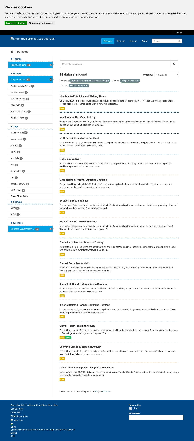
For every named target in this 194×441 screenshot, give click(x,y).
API (96, 391)
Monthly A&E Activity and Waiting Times (83, 96)
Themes (121, 41)
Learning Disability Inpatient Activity (80, 346)
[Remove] (108, 80)
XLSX (68, 338)
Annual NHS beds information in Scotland (84, 284)
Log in (179, 32)
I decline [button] (21, 23)
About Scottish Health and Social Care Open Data (34, 404)
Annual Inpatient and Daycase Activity (81, 242)
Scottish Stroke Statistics (74, 200)
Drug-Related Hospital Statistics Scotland (83, 179)
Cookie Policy (17, 408)
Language (134, 412)
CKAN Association (19, 416)
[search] (175, 63)
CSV (62, 108)
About (144, 41)
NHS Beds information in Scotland (79, 138)
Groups (133, 41)
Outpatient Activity (70, 159)
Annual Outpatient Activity (75, 263)
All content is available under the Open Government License (46, 429)
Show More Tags (19, 196)
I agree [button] (9, 23)
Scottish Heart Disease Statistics (78, 221)
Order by (147, 74)
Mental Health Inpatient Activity (77, 325)
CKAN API (15, 412)
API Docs (106, 391)
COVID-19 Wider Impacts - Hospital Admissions (87, 367)
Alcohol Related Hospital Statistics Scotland (85, 305)
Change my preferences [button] (40, 23)
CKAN (134, 408)
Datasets (108, 41)
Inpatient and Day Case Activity (77, 117)
